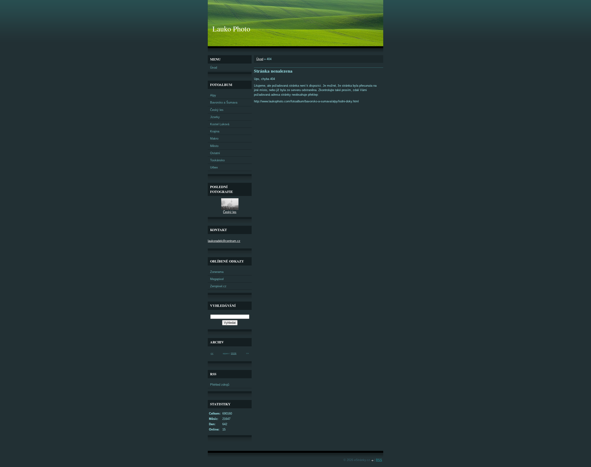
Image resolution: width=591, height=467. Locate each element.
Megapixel (217, 279)
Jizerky (215, 117)
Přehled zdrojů (219, 384)
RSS (379, 460)
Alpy (213, 95)
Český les (216, 110)
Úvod (259, 59)
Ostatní (215, 153)
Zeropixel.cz (218, 286)
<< (212, 353)
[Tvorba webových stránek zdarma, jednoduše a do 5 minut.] (372, 460)
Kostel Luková (219, 124)
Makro (214, 138)
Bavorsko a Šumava (223, 102)
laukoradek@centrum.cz (224, 241)
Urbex (214, 167)
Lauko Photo (231, 29)
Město (214, 146)
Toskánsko (217, 160)
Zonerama (216, 272)
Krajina (214, 131)
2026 (233, 353)
